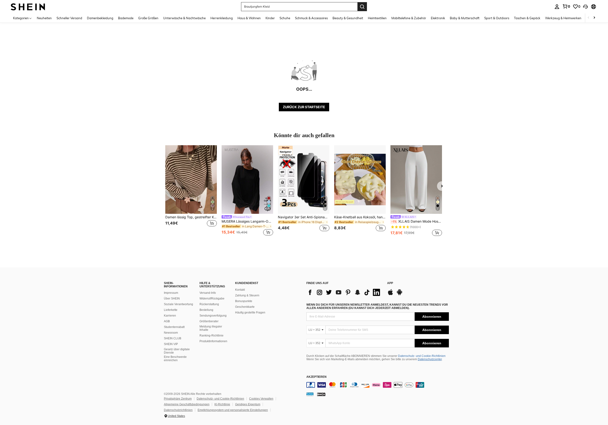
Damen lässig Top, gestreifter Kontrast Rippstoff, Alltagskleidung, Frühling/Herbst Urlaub (191, 217)
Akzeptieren (316, 376)
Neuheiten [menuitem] (44, 18)
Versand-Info (208, 292)
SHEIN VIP (171, 344)
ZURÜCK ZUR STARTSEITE (304, 107)
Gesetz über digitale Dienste (177, 351)
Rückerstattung (209, 304)
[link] (566, 6)
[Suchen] (362, 6)
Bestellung (206, 310)
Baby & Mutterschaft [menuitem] (465, 18)
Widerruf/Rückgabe (212, 298)
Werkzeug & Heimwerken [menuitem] (563, 18)
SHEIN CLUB (172, 338)
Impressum (171, 292)
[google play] (399, 294)
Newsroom (171, 332)
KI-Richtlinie (222, 404)
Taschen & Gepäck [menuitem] (527, 18)
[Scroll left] (588, 18)
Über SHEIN (172, 298)
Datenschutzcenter (430, 359)
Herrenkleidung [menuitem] (221, 18)
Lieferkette (170, 310)
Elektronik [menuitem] (438, 18)
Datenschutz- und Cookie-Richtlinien (422, 356)
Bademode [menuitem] (125, 18)
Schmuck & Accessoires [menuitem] (311, 18)
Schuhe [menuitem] (285, 18)
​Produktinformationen (213, 341)
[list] (344, 292)
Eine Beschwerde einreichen (175, 358)
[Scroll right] (594, 18)
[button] (585, 6)
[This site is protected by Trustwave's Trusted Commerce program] (310, 394)
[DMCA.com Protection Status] (321, 394)
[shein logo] (28, 6)
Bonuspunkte (243, 301)
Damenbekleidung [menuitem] (100, 18)
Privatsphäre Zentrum (178, 398)
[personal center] (557, 6)
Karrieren (170, 315)
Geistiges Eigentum (247, 404)
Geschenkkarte (245, 306)
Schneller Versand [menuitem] (69, 18)
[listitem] (191, 191)
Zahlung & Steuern (247, 295)
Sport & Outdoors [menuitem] (496, 18)
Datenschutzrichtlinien (178, 410)
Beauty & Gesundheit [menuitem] (347, 18)
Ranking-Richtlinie (211, 335)
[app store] (390, 294)
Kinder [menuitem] (270, 18)
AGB (167, 321)
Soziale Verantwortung (178, 304)
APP (390, 283)
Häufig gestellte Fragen (250, 312)
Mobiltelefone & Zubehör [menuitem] (408, 18)
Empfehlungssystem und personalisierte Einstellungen (233, 410)
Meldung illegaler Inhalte (211, 328)
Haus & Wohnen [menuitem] (249, 18)
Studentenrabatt (174, 327)
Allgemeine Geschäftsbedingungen (186, 404)
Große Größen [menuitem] (148, 18)
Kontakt (240, 289)
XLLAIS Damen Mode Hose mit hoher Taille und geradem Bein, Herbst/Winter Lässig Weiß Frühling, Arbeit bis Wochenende (416, 221)
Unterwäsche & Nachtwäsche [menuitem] (184, 18)
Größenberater (209, 321)
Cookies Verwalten (261, 398)
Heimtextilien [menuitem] (377, 18)
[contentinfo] (377, 385)
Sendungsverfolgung (213, 315)
